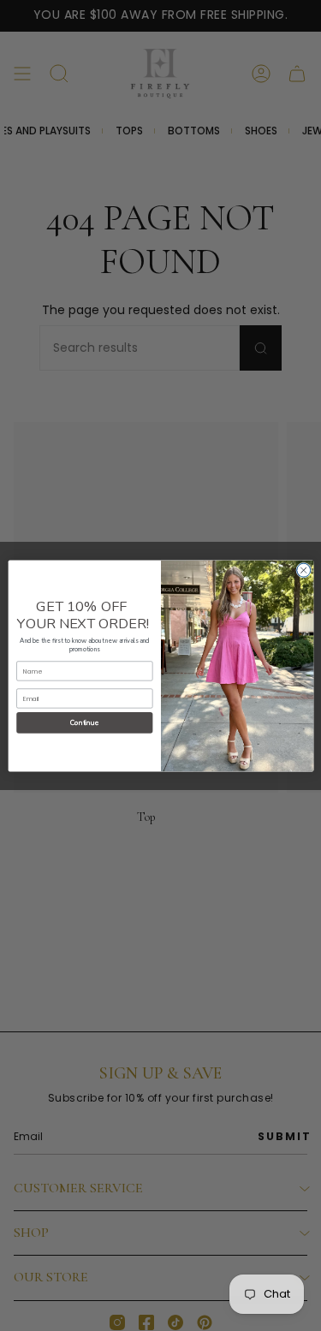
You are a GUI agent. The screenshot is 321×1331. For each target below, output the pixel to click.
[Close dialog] (303, 570)
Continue (84, 722)
